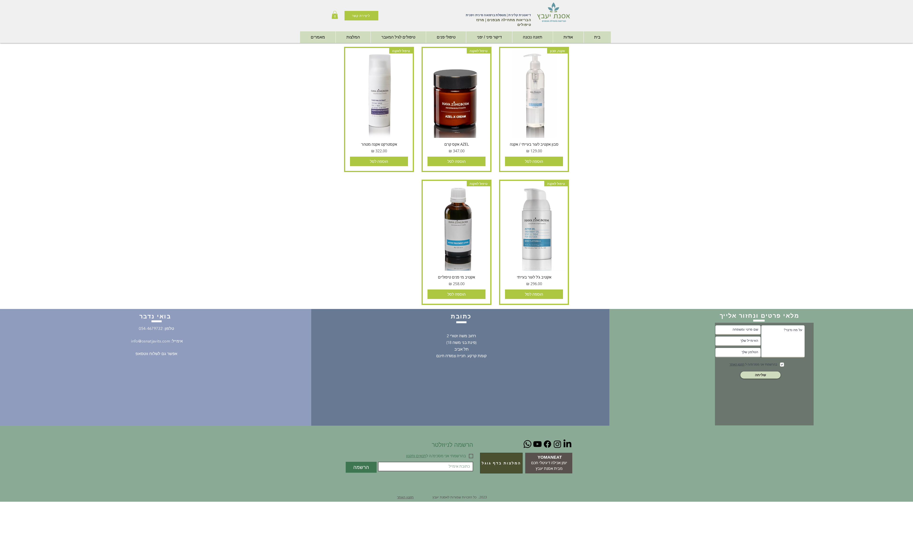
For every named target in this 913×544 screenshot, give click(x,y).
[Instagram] (557, 444)
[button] (334, 15)
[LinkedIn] (567, 444)
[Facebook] (547, 444)
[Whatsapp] (527, 444)
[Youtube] (537, 444)
